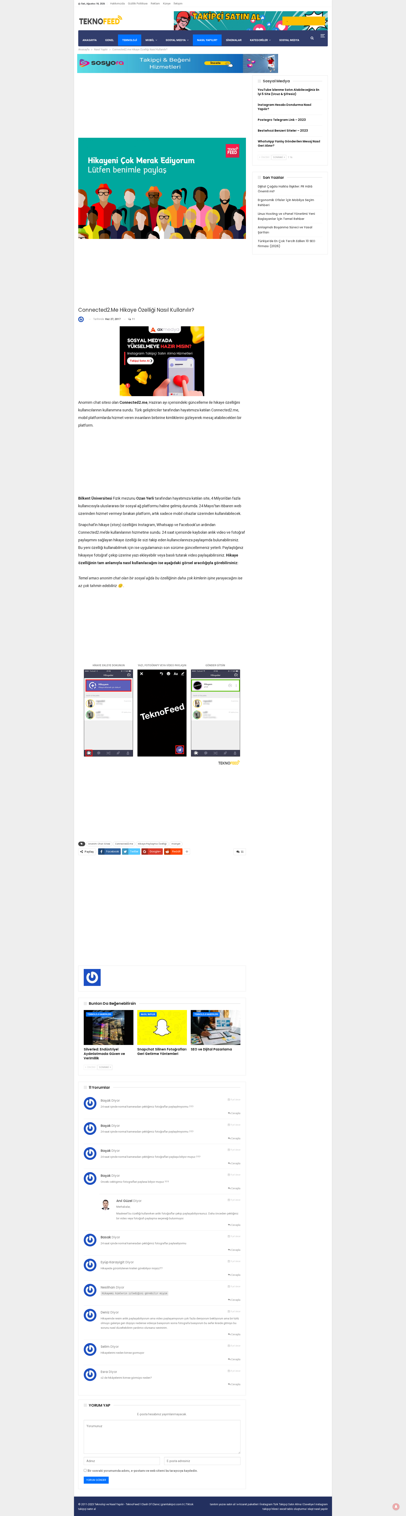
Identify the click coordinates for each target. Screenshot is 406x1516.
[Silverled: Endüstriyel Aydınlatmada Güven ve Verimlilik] (108, 1027)
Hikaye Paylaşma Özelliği (152, 843)
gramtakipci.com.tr (172, 1504)
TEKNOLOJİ (129, 40)
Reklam (155, 3)
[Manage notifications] (396, 1506)
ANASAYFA (89, 40)
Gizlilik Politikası (138, 3)
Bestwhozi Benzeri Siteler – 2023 (283, 130)
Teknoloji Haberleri (99, 1014)
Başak (106, 1125)
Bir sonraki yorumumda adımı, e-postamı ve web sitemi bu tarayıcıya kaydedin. (143, 1470)
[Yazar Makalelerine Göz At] (82, 319)
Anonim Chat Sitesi (99, 843)
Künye (166, 3)
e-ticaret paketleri (248, 1504)
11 (133, 319)
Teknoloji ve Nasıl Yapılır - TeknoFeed (117, 1504)
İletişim (178, 3)
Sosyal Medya (176, 40)
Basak (106, 1237)
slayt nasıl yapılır (318, 1508)
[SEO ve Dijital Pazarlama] (215, 1027)
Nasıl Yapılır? (207, 40)
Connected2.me (124, 843)
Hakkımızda (117, 3)
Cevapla (235, 1113)
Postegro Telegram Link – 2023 (282, 120)
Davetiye (308, 1504)
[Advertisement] (162, 105)
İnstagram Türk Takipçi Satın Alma (281, 1504)
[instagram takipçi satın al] (162, 361)
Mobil (149, 40)
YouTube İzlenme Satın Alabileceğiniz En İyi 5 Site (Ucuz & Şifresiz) (288, 92)
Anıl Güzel (124, 1201)
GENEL (109, 40)
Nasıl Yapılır (148, 1014)
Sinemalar (233, 40)
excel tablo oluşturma (293, 1508)
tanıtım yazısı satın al (222, 1504)
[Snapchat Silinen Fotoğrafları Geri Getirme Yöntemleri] (162, 1027)
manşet (175, 843)
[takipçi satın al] (251, 20)
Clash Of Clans (150, 1504)
